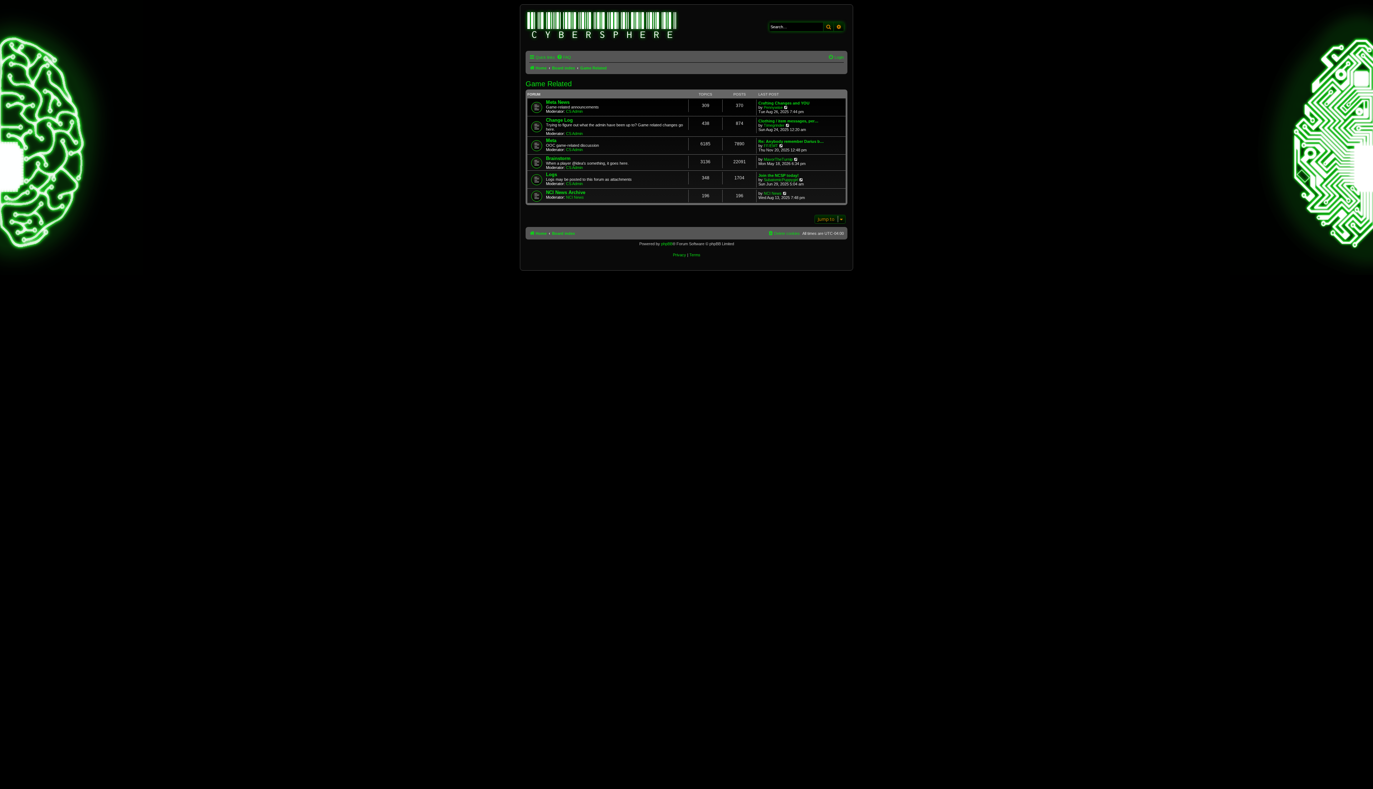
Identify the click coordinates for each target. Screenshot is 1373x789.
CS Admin (574, 111)
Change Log (559, 120)
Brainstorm (558, 158)
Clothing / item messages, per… (788, 121)
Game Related (549, 84)
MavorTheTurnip (778, 159)
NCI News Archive (565, 192)
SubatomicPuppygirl (781, 180)
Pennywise (773, 107)
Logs (551, 174)
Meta (551, 140)
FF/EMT (771, 146)
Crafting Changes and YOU (783, 103)
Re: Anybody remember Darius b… (791, 141)
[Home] (602, 26)
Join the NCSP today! (778, 175)
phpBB (667, 244)
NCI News (575, 197)
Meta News (558, 102)
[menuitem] (564, 57)
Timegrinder (774, 125)
